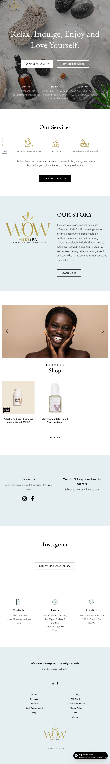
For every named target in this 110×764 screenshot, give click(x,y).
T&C (76, 712)
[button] (7, 331)
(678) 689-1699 (28, 91)
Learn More (69, 273)
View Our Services (73, 64)
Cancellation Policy (76, 703)
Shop (34, 712)
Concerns (34, 703)
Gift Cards (76, 698)
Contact (75, 717)
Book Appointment (37, 64)
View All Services (55, 178)
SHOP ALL (55, 437)
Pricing (76, 694)
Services (34, 698)
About (34, 694)
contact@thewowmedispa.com (27, 94)
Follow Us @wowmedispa (55, 566)
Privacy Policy (75, 708)
